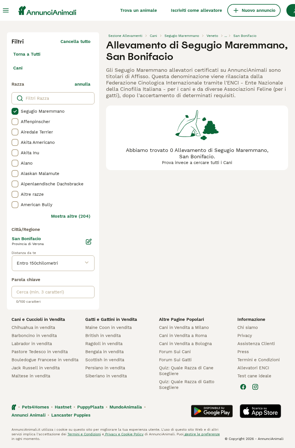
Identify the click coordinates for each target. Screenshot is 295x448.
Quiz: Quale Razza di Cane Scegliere (186, 370)
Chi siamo (247, 327)
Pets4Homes (35, 407)
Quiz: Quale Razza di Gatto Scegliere (186, 384)
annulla (82, 84)
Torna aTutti (26, 54)
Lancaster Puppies (70, 415)
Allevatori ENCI (253, 367)
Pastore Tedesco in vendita (40, 351)
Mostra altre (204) (70, 216)
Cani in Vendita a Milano (184, 327)
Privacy (244, 335)
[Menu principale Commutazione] (6, 10)
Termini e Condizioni (258, 359)
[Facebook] (243, 387)
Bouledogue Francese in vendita (45, 359)
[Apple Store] (260, 411)
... (225, 36)
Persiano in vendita (105, 367)
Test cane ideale (254, 376)
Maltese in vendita (31, 376)
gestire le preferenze (202, 434)
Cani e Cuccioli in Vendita (38, 319)
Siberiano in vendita (106, 376)
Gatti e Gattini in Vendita (111, 319)
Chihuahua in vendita (33, 327)
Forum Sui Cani (175, 351)
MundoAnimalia (125, 407)
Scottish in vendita (104, 359)
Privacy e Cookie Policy (123, 434)
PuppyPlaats (90, 407)
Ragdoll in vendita (103, 343)
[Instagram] (255, 387)
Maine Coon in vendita (108, 327)
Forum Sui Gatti (175, 359)
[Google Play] (212, 411)
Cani (17, 68)
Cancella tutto (75, 41)
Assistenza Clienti (256, 343)
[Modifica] (88, 241)
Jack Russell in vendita (36, 367)
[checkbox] (15, 111)
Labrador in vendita (32, 343)
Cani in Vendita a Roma (183, 335)
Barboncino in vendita (34, 335)
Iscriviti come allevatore (196, 10)
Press (243, 351)
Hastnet (63, 407)
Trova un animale (138, 10)
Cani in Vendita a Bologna (185, 343)
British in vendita (103, 335)
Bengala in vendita (104, 351)
